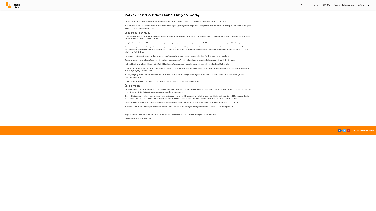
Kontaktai (361, 5)
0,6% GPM (326, 5)
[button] (340, 130)
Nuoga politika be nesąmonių (344, 5)
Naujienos (304, 5)
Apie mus (315, 5)
